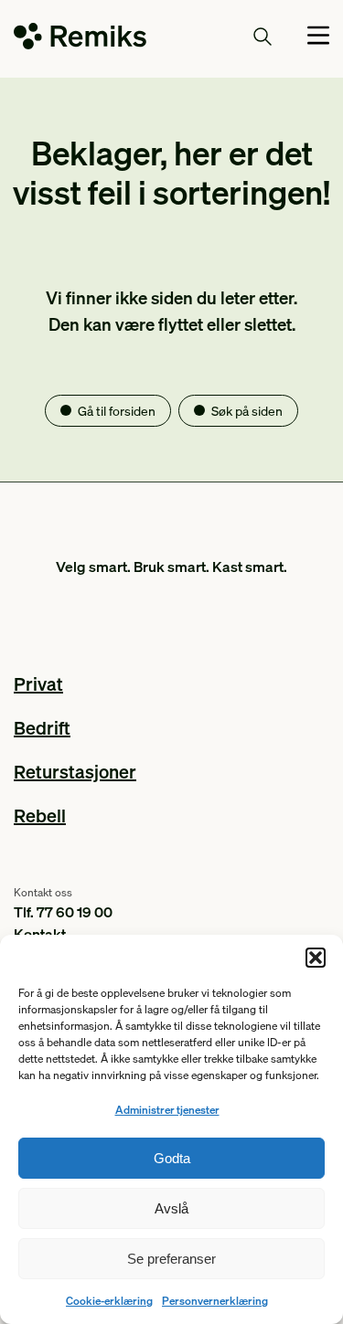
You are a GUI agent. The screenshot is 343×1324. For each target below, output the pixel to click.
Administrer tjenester (167, 1110)
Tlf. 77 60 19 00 (63, 911)
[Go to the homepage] (80, 39)
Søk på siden (247, 410)
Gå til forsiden (116, 410)
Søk (228, 36)
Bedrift (42, 727)
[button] (315, 957)
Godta (172, 1158)
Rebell (40, 815)
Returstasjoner (75, 771)
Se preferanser (171, 1258)
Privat (38, 683)
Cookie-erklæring (109, 1301)
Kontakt (40, 933)
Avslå (171, 1208)
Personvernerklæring (215, 1301)
